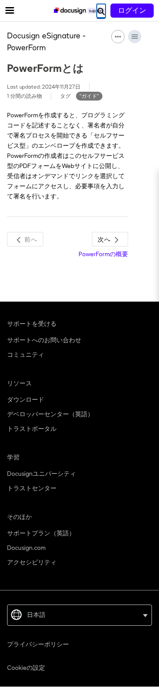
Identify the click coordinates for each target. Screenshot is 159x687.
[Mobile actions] (118, 36)
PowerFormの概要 (103, 254)
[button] (25, 239)
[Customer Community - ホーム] (79, 10)
